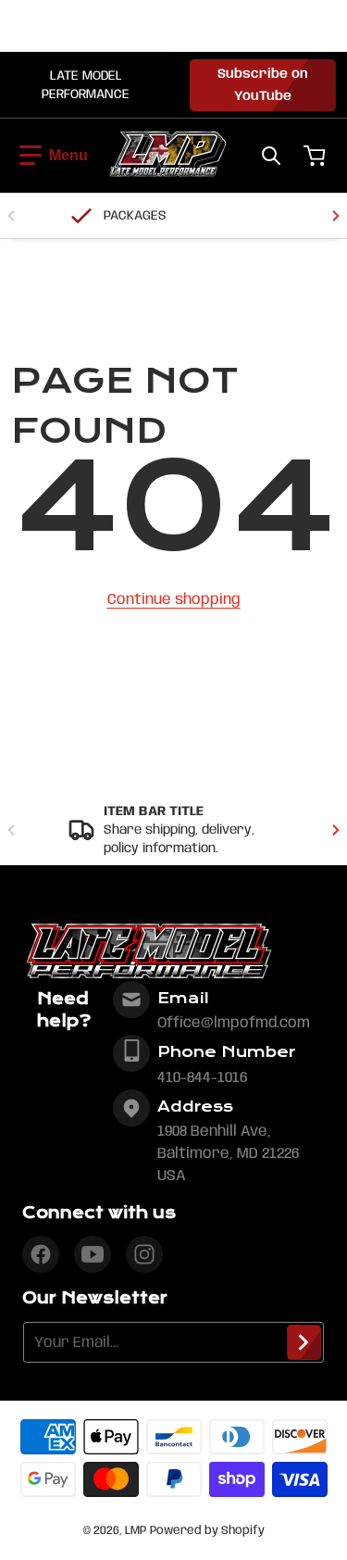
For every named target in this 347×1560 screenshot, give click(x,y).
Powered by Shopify (207, 1531)
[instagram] (144, 1254)
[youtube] (92, 1254)
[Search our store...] (271, 155)
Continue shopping (174, 600)
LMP (135, 1531)
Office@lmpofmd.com (233, 1023)
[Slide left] (11, 216)
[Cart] (316, 155)
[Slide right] (336, 216)
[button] (53, 155)
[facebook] (40, 1254)
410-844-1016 (202, 1078)
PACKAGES (135, 215)
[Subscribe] (304, 1342)
